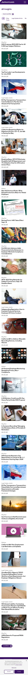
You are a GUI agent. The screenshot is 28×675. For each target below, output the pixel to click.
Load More (6, 646)
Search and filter (7, 14)
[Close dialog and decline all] (26, 660)
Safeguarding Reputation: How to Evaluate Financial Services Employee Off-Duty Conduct (12, 311)
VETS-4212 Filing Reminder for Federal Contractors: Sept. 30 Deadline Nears (11, 281)
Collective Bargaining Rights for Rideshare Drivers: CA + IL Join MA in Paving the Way (13, 131)
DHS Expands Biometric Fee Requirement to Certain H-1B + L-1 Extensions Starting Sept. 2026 (12, 457)
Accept (19, 671)
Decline (9, 671)
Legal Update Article (17, 18)
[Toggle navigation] (25, 2)
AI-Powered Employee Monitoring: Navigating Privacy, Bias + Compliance (13, 370)
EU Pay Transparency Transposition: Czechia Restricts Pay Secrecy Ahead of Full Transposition (13, 102)
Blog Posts (7, 19)
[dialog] (14, 667)
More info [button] (14, 667)
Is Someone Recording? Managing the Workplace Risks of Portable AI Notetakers (13, 428)
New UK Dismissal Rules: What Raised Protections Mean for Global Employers (13, 192)
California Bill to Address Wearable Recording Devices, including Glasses (13, 340)
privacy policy (18, 664)
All (3, 18)
